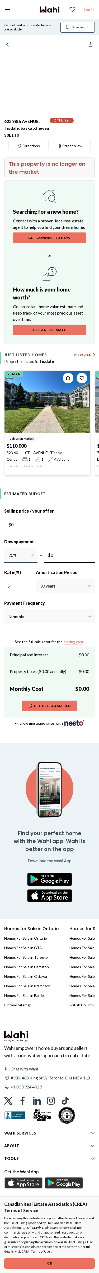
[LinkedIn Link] (37, 1101)
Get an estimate (49, 330)
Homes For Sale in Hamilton (26, 967)
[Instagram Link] (51, 1101)
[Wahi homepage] (49, 9)
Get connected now (49, 238)
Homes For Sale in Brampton (27, 986)
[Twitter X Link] (8, 1101)
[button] (49, 1068)
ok (50, 1263)
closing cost (73, 641)
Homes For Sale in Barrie (24, 995)
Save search (80, 27)
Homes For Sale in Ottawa (25, 976)
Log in (89, 9)
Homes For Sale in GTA (23, 947)
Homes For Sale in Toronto (26, 957)
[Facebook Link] (22, 1101)
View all (82, 355)
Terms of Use (40, 1251)
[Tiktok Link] (65, 1101)
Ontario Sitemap (17, 1005)
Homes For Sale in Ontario (25, 938)
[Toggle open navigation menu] (7, 9)
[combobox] (8, 555)
